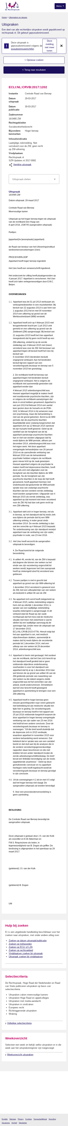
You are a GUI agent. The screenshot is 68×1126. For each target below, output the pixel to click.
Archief (14, 1123)
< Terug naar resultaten (34, 70)
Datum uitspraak (14, 100)
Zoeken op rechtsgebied (21, 950)
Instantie (13, 93)
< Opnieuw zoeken (34, 60)
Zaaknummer (16, 114)
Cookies (28, 1119)
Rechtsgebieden (17, 122)
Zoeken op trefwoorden (20, 944)
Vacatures (6, 1123)
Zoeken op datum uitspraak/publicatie (28, 940)
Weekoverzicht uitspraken (20, 1054)
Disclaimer (23, 1123)
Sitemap (12, 1119)
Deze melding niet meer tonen (49, 46)
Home (4, 17)
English (5, 1119)
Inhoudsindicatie (18, 139)
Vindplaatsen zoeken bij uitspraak (26, 953)
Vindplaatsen (16, 153)
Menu (59, 6)
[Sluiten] (61, 45)
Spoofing (52, 1119)
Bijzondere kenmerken (15, 132)
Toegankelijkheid (40, 1119)
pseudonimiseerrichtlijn (22, 49)
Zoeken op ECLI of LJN (20, 947)
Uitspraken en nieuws (18, 17)
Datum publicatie (14, 108)
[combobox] (34, 179)
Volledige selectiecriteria (19, 1023)
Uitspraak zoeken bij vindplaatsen (26, 956)
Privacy (21, 1119)
